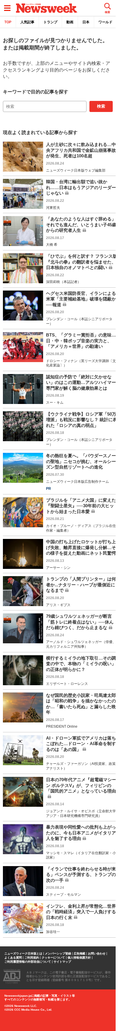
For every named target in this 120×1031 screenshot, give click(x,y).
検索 (101, 106)
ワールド (105, 22)
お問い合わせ (96, 953)
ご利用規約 (31, 957)
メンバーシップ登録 (58, 953)
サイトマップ (62, 961)
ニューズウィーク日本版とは (23, 953)
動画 (69, 22)
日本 (85, 22)
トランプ (50, 22)
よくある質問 (13, 957)
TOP (7, 22)
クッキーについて (53, 957)
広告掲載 (79, 953)
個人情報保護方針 (79, 957)
